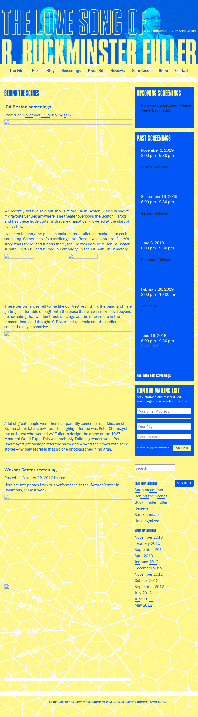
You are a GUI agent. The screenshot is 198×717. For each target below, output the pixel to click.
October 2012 (146, 580)
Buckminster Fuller (151, 502)
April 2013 (144, 555)
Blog (50, 70)
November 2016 (149, 537)
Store (163, 70)
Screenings (71, 70)
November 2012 (149, 574)
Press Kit (95, 70)
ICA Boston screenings (27, 106)
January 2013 (146, 561)
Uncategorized (147, 520)
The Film (17, 70)
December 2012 (148, 568)
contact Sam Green (152, 701)
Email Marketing (144, 447)
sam (67, 114)
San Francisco (147, 514)
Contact (181, 70)
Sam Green (142, 70)
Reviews (118, 70)
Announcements (149, 489)
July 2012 (143, 592)
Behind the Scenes (151, 495)
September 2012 (149, 586)
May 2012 (143, 605)
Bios (35, 70)
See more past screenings (154, 376)
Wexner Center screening (30, 470)
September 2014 (149, 549)
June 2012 (144, 598)
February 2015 (147, 543)
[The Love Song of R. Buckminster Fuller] (99, 34)
